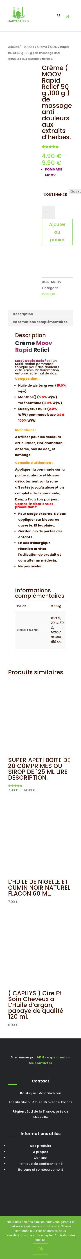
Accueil (13, 47)
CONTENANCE (55, 194)
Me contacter (40, 1063)
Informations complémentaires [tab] (40, 322)
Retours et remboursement (40, 1169)
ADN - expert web (52, 1057)
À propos (40, 1152)
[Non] (75, 1237)
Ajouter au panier (57, 232)
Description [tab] (23, 314)
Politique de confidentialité (41, 1164)
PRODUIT (28, 47)
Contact (40, 1157)
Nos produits (40, 1146)
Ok (40, 1249)
